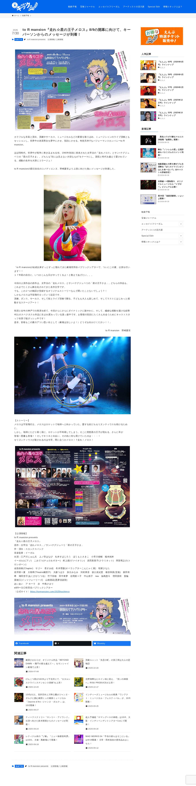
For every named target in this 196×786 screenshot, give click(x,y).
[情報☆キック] (25, 6)
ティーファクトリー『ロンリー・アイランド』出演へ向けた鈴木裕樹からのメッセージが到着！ (48, 720)
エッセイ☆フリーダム (152, 224)
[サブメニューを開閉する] (181, 224)
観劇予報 (18, 39)
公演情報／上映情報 (55, 39)
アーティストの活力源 (152, 230)
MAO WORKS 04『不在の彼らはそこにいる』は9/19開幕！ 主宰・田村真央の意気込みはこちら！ (108, 740)
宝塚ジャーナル (148, 218)
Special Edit (147, 236)
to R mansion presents (36, 39)
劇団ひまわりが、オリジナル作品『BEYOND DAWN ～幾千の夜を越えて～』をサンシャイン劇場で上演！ (47, 663)
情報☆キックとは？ (151, 242)
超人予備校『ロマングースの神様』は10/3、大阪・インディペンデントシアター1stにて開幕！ (108, 720)
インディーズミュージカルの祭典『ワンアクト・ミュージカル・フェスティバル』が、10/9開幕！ (108, 698)
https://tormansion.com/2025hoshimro (50, 591)
